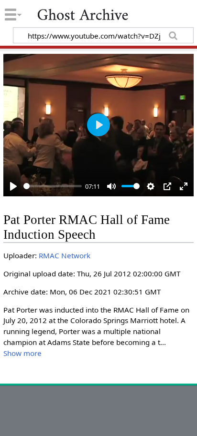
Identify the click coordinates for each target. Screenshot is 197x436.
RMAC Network (64, 255)
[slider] (52, 186)
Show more (22, 353)
